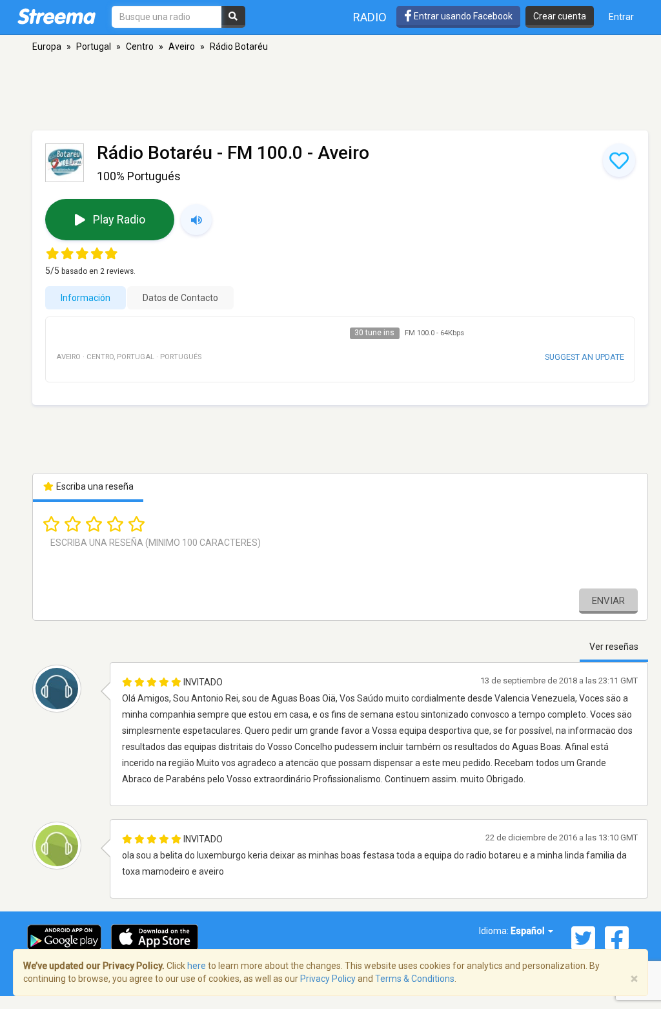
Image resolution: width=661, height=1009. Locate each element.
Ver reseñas (613, 646)
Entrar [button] (621, 17)
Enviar (608, 601)
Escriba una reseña (94, 486)
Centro (140, 46)
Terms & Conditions (414, 978)
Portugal (93, 46)
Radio (370, 17)
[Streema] (56, 16)
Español (529, 931)
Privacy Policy (328, 978)
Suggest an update (584, 357)
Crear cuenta (559, 16)
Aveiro (181, 46)
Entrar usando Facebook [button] (462, 16)
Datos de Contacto (180, 298)
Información (85, 298)
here (196, 966)
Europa (46, 46)
